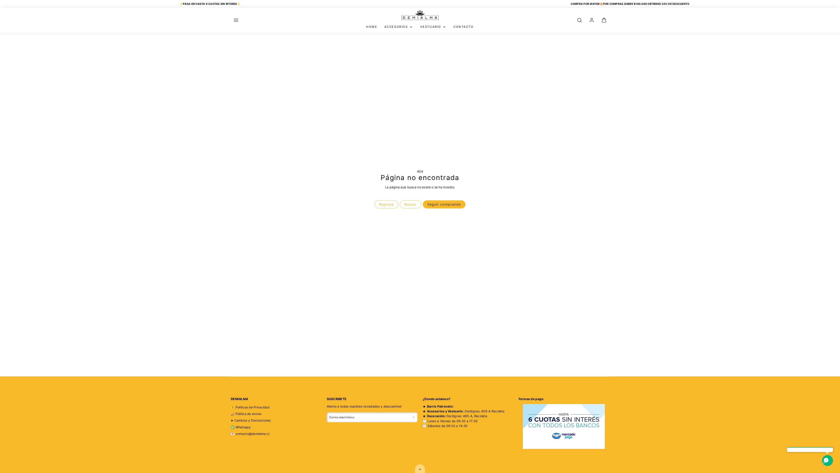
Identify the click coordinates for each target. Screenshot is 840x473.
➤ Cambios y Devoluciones (251, 420)
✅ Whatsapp (241, 427)
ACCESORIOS (396, 26)
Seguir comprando (444, 204)
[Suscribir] (413, 417)
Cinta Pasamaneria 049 (52, 450)
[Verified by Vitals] (54, 456)
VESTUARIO (430, 26)
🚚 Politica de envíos (246, 414)
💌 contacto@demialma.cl (250, 434)
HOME (371, 26)
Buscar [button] (410, 204)
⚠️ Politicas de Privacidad (250, 407)
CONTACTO (463, 26)
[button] (236, 20)
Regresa (386, 204)
